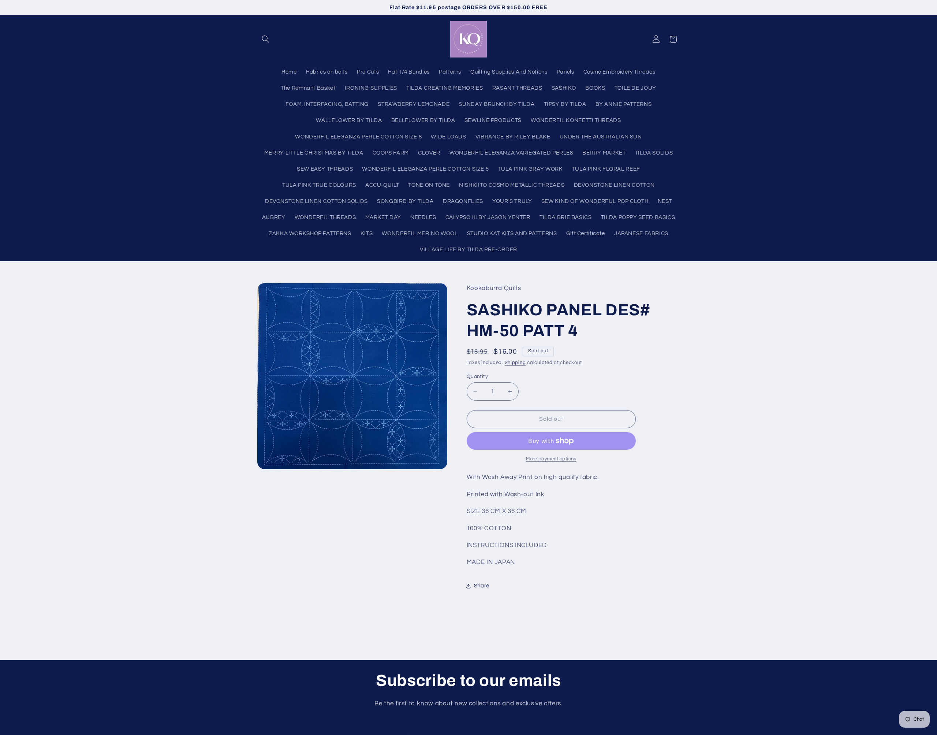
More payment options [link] (551, 459)
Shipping (515, 362)
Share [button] (481, 586)
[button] (265, 39)
